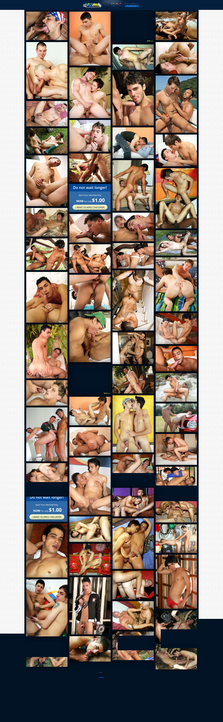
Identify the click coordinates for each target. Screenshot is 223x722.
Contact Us (107, 715)
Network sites (128, 3)
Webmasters (102, 715)
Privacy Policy (137, 715)
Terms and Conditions (87, 715)
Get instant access (131, 6)
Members (104, 691)
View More (121, 691)
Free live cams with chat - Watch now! (111, 698)
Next (122, 672)
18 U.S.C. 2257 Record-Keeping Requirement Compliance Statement (122, 715)
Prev (100, 672)
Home (101, 691)
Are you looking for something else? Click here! (111, 711)
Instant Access (115, 691)
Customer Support (95, 715)
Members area (135, 3)
